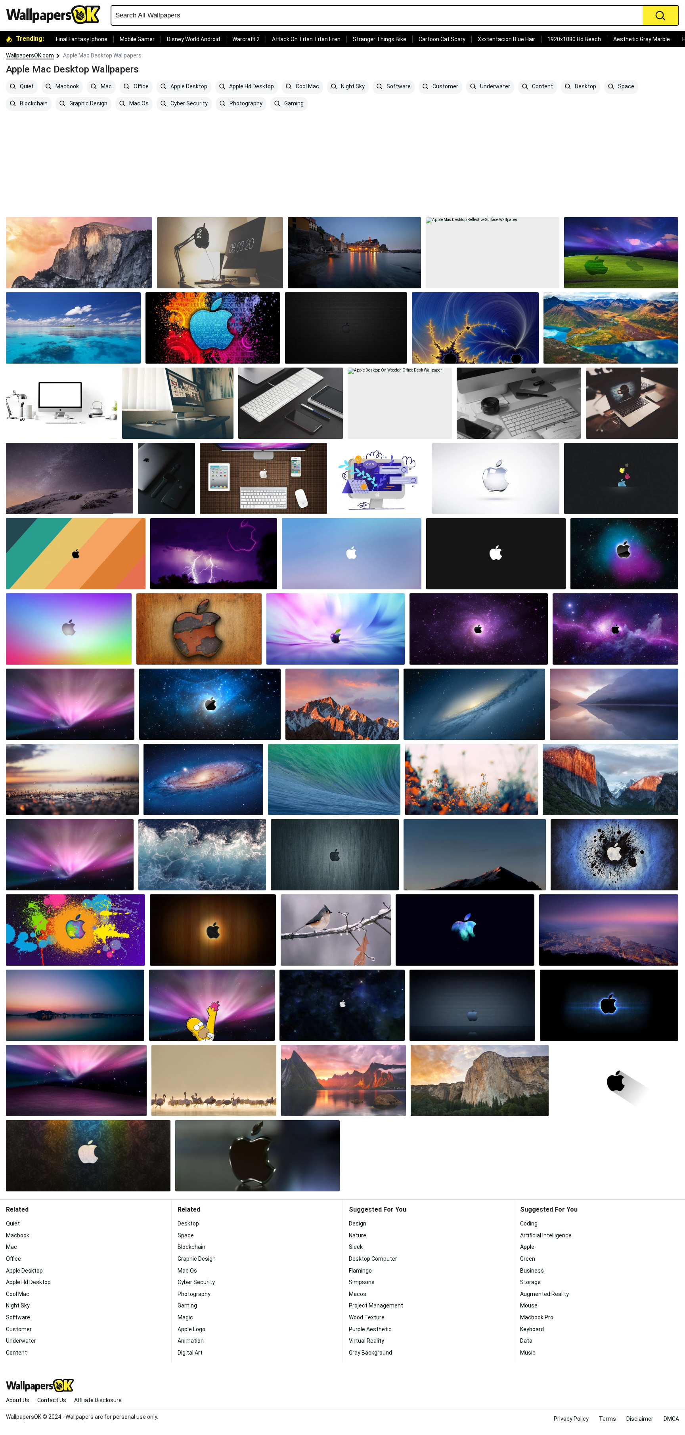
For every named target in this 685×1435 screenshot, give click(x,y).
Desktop (585, 87)
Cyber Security (188, 104)
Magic (185, 1317)
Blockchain (33, 104)
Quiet (26, 87)
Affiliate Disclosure (98, 1400)
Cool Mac (307, 87)
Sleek (356, 1247)
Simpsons (362, 1282)
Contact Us (51, 1400)
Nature (357, 1235)
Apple (527, 1247)
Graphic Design (87, 104)
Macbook (66, 87)
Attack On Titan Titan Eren (306, 39)
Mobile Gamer (137, 39)
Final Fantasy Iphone (81, 39)
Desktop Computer (373, 1259)
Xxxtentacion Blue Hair (506, 39)
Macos (357, 1294)
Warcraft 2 (246, 39)
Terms (607, 1419)
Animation (191, 1341)
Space (625, 87)
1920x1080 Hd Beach (574, 39)
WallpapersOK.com (30, 55)
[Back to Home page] (56, 14)
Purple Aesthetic (370, 1329)
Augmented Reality (544, 1294)
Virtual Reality (366, 1341)
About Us (17, 1400)
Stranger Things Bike (379, 39)
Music (528, 1352)
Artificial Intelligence (546, 1235)
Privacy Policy (571, 1419)
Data (526, 1341)
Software (398, 87)
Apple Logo (191, 1329)
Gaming (293, 104)
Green (527, 1259)
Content (542, 87)
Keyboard (532, 1329)
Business (532, 1270)
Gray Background (370, 1352)
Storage (530, 1282)
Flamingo (360, 1270)
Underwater (494, 87)
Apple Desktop (188, 87)
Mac (105, 87)
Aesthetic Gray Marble (641, 39)
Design (357, 1223)
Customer (444, 87)
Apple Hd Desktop (251, 87)
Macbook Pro (536, 1317)
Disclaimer (639, 1419)
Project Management (376, 1305)
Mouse (529, 1305)
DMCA (671, 1419)
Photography (245, 104)
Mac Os (138, 104)
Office (140, 87)
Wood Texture (367, 1317)
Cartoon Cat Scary (442, 39)
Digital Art (190, 1352)
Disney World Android (193, 39)
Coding (529, 1223)
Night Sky (352, 87)
